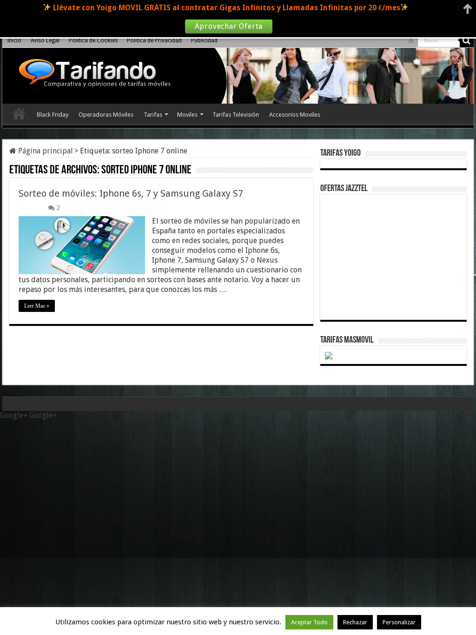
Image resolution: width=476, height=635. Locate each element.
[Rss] (411, 40)
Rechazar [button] (355, 622)
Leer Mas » (36, 306)
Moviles (187, 114)
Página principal (44, 150)
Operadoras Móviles (106, 114)
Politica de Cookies (93, 40)
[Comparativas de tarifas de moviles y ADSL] (92, 74)
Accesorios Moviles (294, 114)
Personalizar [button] (399, 622)
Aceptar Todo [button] (309, 622)
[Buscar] (467, 40)
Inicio (14, 40)
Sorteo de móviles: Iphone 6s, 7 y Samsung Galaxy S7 (131, 193)
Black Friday (52, 114)
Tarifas (153, 114)
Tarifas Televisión (235, 114)
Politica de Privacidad (154, 40)
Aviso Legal (45, 40)
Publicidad (204, 40)
